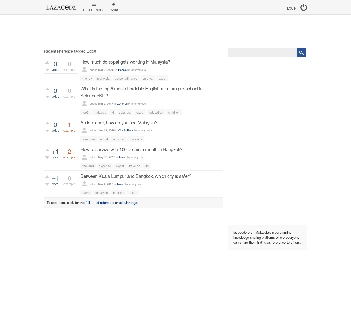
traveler (134, 166)
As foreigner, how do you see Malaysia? (118, 122)
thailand (88, 166)
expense (105, 166)
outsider (118, 139)
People (122, 69)
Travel (122, 157)
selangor (125, 112)
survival (148, 78)
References (93, 9)
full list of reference (100, 202)
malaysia (103, 78)
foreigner (88, 139)
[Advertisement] (175, 31)
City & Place (125, 130)
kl (113, 112)
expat (162, 78)
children (174, 112)
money (87, 78)
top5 (85, 112)
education (156, 112)
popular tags (128, 202)
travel (86, 192)
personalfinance (126, 78)
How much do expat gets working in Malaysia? (125, 61)
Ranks (113, 9)
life (147, 166)
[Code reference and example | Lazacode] (61, 6)
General (122, 103)
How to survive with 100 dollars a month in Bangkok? (131, 149)
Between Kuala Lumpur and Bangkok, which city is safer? (135, 176)
